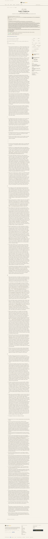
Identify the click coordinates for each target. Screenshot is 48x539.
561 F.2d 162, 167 (13, 232)
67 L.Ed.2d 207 (17, 293)
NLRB (20, 482)
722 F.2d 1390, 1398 (19, 318)
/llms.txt (34, 527)
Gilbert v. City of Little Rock (12, 318)
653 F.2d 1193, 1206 (21, 397)
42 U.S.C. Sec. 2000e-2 (19, 48)
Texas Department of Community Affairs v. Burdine (17, 292)
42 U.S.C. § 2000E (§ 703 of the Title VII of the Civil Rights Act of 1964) (22, 29)
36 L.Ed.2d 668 (13, 467)
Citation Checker (23, 534)
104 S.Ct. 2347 (14, 319)
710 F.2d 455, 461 (26, 514)
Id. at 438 (15, 376)
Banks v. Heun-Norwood (22, 472)
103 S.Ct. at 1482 (23, 298)
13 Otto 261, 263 (17, 151)
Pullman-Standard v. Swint (19, 304)
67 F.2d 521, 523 (20, 152)
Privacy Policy (31, 537)
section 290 (25, 49)
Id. (23, 487)
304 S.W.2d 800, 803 (18, 153)
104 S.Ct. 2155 (16, 289)
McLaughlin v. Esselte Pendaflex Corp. (28, 17)
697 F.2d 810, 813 (13, 495)
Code (8, 4)
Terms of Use (27, 537)
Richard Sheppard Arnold (36, 57)
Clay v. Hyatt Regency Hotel (23, 495)
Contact (15, 537)
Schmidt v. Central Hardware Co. (17, 221)
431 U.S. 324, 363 (25, 479)
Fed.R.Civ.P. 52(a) (11, 304)
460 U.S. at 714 (26, 295)
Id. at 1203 (10, 404)
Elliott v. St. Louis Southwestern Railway (14, 206)
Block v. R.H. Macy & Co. (16, 268)
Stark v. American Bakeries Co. (22, 162)
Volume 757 (11, 7)
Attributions (23, 537)
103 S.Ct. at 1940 (24, 378)
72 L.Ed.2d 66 (15, 305)
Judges (14, 4)
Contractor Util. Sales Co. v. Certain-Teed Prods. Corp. (16, 463)
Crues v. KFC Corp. (23, 453)
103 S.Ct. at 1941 (13, 373)
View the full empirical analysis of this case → (12, 36)
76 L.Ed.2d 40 (19, 366)
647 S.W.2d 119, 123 (22, 201)
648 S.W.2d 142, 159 (20, 438)
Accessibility (12, 537)
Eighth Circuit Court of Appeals (11, 16)
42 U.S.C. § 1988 (11, 29)
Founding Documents (23, 532)
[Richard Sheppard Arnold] (32, 58)
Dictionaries (18, 4)
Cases (6, 4)
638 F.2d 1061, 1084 (24, 463)
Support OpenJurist (38, 530)
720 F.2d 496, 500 (17, 290)
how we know (20, 33)
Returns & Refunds (19, 537)
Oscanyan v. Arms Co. (11, 151)
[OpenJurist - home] (24, 2)
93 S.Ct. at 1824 (18, 475)
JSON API (34, 528)
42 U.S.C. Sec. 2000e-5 (24, 77)
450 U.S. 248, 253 (26, 292)
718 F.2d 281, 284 (14, 306)
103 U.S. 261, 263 (21, 151)
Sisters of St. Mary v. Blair (18, 28)
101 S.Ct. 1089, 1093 (11, 293)
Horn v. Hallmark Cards (23, 450)
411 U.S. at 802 (14, 475)
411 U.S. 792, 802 (24, 466)
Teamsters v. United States (20, 479)
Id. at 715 (18, 298)
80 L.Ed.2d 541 (20, 289)
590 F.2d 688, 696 (23, 482)
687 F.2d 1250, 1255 (23, 197)
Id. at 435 (20, 378)
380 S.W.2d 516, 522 (16, 238)
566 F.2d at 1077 (24, 486)
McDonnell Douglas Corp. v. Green (18, 466)
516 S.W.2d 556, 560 (24, 221)
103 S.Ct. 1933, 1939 (14, 366)
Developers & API (35, 526)
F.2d (13, 7)
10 (7, 512)
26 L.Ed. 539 (26, 151)
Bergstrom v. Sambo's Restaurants (16, 197)
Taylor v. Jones (16, 397)
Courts (11, 4)
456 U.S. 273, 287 (25, 304)
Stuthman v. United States (14, 152)
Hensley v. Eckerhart (23, 365)
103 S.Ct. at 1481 (11, 296)
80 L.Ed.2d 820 (18, 319)
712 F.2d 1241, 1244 (22, 268)
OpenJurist (8, 7)
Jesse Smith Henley (36, 61)
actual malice (21, 218)
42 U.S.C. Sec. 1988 (14, 357)
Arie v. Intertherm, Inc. (15, 438)
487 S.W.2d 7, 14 (22, 206)
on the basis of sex (24, 84)
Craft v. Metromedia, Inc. (37, 17)
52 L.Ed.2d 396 (14, 480)
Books (21, 4)
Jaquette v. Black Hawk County (20, 514)
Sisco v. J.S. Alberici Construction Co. (21, 386)
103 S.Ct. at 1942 (19, 376)
